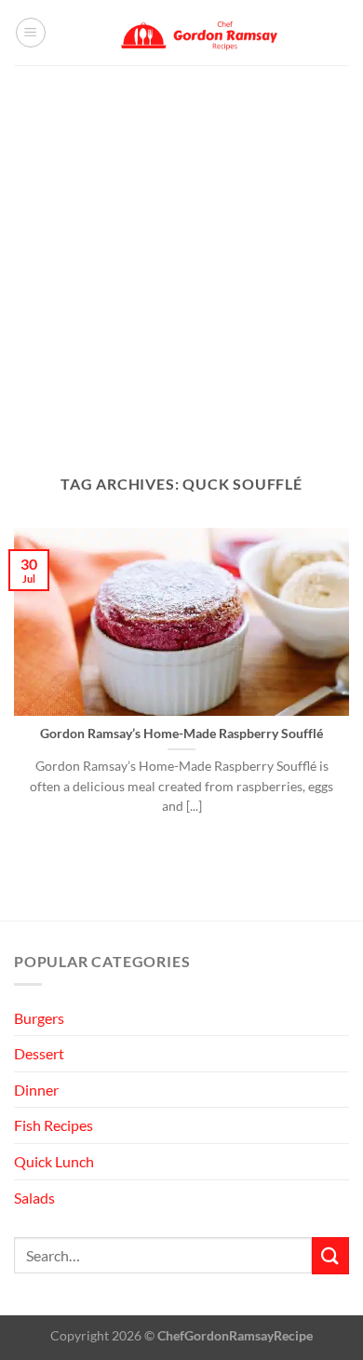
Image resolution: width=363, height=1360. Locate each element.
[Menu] (31, 32)
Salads (34, 1197)
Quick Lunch (54, 1161)
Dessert (39, 1053)
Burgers (39, 1018)
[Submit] (330, 1255)
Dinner (36, 1089)
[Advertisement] (181, 256)
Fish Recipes (53, 1125)
